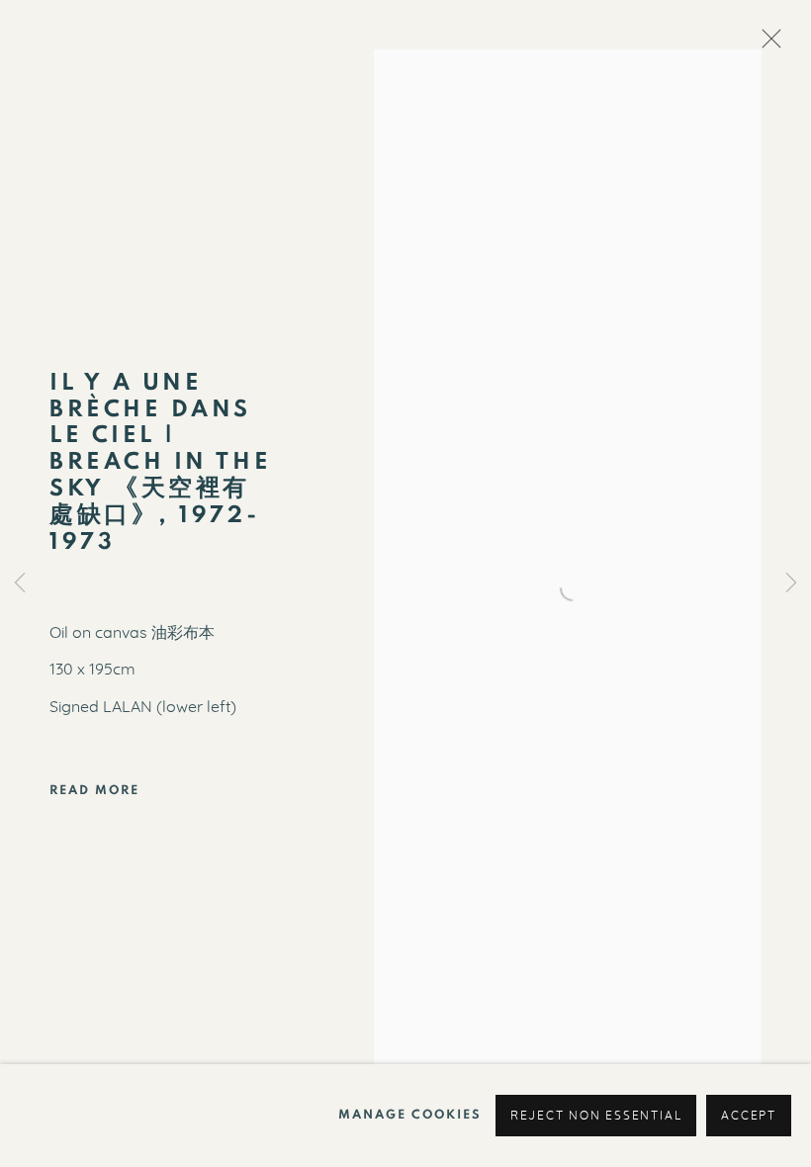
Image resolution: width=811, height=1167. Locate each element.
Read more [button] (94, 790)
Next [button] (791, 583)
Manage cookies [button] (410, 1115)
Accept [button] (748, 1116)
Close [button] (766, 44)
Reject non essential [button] (595, 1116)
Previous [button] (20, 583)
